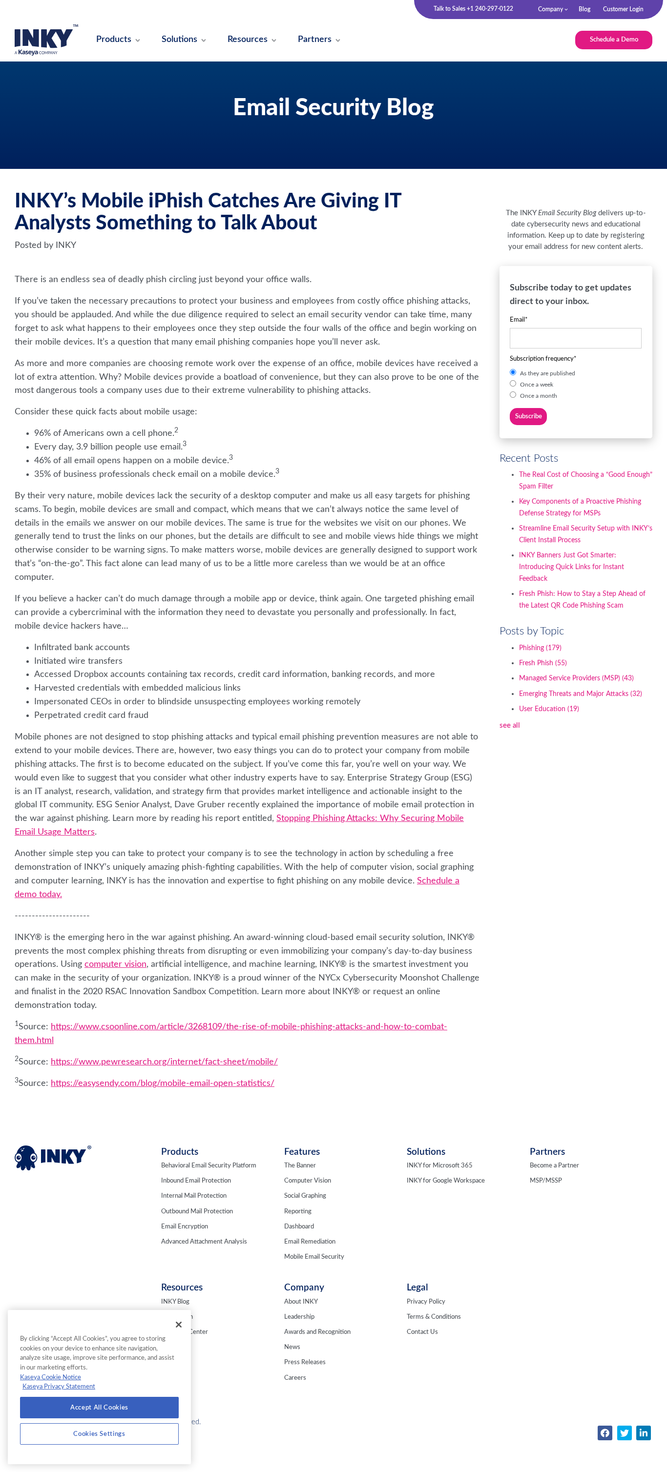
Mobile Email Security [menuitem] (314, 1257)
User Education (549, 709)
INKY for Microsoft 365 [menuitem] (440, 1166)
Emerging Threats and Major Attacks (580, 694)
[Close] (178, 1324)
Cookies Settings (99, 1434)
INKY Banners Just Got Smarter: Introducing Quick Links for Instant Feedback (571, 567)
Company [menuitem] (550, 9)
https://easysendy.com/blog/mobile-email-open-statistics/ (162, 1083)
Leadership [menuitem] (299, 1317)
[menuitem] (114, 40)
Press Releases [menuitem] (305, 1362)
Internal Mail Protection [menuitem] (194, 1196)
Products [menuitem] (179, 1152)
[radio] (576, 373)
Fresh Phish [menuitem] (177, 1317)
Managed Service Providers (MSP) (576, 678)
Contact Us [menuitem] (422, 1332)
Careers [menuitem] (295, 1378)
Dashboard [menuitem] (299, 1227)
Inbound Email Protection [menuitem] (196, 1181)
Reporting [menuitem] (298, 1211)
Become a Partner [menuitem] (554, 1166)
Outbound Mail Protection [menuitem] (197, 1211)
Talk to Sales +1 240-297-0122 (473, 9)
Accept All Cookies (99, 1407)
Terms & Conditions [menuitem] (434, 1317)
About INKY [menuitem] (301, 1302)
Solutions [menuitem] (426, 1152)
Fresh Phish (543, 663)
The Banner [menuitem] (300, 1166)
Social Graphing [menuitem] (305, 1196)
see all (510, 725)
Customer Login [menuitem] (623, 9)
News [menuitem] (292, 1347)
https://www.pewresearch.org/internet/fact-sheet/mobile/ (164, 1062)
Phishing (540, 648)
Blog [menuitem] (584, 9)
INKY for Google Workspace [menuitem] (446, 1181)
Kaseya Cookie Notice (50, 1377)
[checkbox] (576, 384)
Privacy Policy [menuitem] (426, 1302)
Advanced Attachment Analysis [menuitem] (204, 1242)
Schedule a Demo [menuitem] (614, 39)
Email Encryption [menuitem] (184, 1227)
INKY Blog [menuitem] (175, 1302)
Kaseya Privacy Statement (58, 1386)
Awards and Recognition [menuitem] (317, 1332)
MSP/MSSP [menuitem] (546, 1181)
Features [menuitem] (302, 1152)
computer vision (115, 964)
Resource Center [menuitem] (184, 1332)
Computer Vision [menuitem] (307, 1181)
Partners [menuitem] (547, 1152)
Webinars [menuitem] (174, 1347)
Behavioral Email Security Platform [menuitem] (208, 1166)
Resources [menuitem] (182, 1287)
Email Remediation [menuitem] (309, 1242)
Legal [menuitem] (417, 1287)
